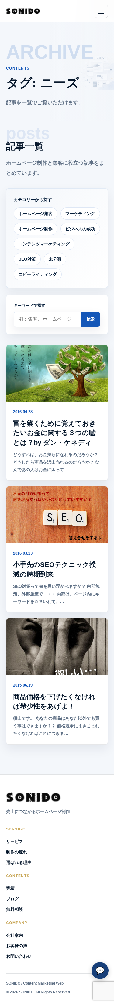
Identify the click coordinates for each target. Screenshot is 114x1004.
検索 (91, 319)
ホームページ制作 (36, 228)
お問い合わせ (19, 956)
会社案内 (14, 935)
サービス (14, 841)
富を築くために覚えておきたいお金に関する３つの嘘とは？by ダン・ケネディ (54, 433)
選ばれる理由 (19, 862)
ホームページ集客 (36, 213)
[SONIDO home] (23, 11)
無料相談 (14, 909)
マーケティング (80, 213)
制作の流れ (16, 851)
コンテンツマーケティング (44, 244)
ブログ (12, 898)
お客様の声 (16, 945)
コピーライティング (38, 274)
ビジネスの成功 (80, 228)
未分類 (55, 259)
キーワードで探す (29, 305)
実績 (10, 888)
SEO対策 (27, 259)
